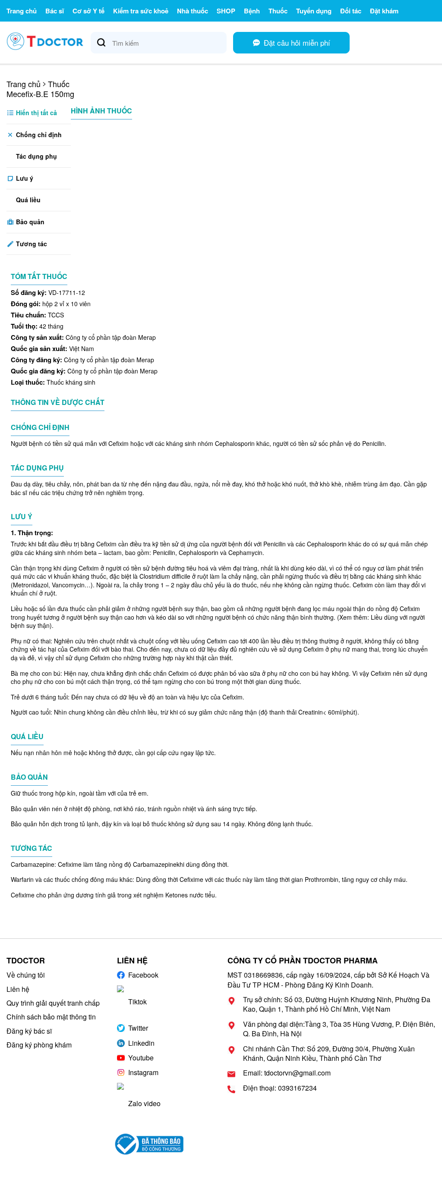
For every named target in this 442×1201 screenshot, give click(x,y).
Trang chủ (21, 11)
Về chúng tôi (25, 975)
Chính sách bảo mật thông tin (51, 1017)
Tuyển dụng (314, 11)
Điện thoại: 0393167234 (280, 1088)
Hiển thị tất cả (35, 112)
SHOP (226, 11)
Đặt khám (384, 11)
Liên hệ (17, 989)
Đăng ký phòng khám (39, 1045)
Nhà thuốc (192, 11)
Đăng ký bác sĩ (29, 1031)
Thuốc (277, 11)
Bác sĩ (54, 11)
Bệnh (252, 11)
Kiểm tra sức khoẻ (140, 11)
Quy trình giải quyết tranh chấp (53, 1003)
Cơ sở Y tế (88, 11)
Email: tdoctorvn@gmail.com (287, 1073)
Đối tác (350, 11)
